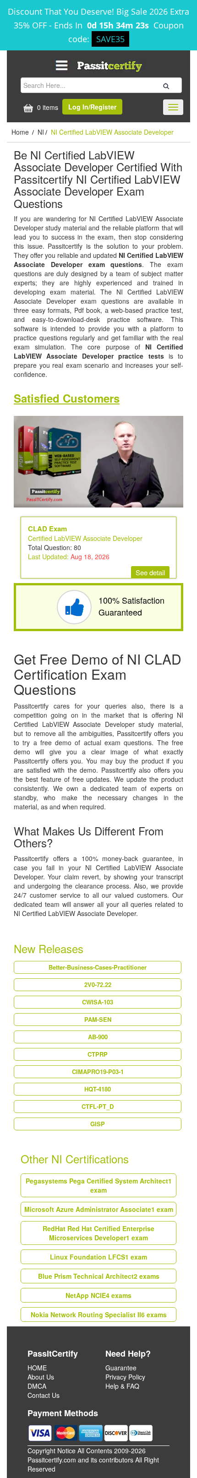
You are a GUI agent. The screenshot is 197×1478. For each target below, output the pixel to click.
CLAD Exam (47, 529)
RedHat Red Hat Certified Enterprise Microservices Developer (98, 1233)
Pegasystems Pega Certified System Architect (99, 1185)
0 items (46, 107)
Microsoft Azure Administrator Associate (98, 1209)
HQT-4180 (97, 1089)
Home (21, 131)
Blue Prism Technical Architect (98, 1276)
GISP (97, 1123)
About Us (40, 1376)
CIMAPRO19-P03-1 (98, 1071)
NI (41, 131)
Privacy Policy (125, 1376)
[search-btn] (165, 85)
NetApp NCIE (98, 1295)
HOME (37, 1367)
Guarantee (121, 1367)
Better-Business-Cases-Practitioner (98, 967)
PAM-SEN (97, 1019)
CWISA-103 (97, 1002)
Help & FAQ (122, 1386)
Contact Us (43, 1395)
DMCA (36, 1386)
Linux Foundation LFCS (98, 1256)
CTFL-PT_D (98, 1106)
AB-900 (98, 1036)
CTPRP (98, 1054)
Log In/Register (92, 106)
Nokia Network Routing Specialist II (99, 1314)
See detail (150, 572)
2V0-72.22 (97, 984)
